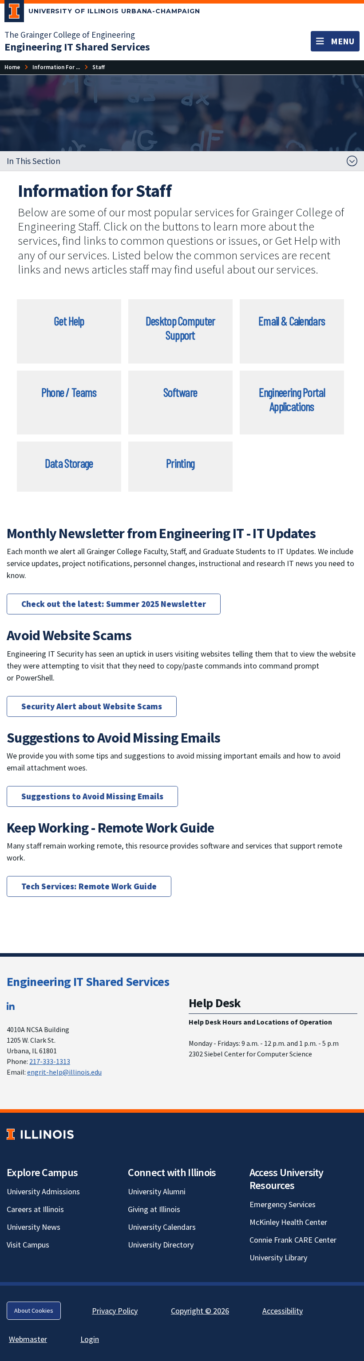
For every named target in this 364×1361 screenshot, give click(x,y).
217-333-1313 (49, 1061)
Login (89, 1339)
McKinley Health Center (288, 1222)
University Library (278, 1257)
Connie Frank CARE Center (292, 1240)
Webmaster (28, 1339)
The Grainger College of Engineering (69, 34)
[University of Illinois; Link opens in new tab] (40, 1134)
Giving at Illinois (154, 1209)
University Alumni (157, 1191)
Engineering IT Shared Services (88, 981)
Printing (180, 463)
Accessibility (282, 1311)
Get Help (69, 320)
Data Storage (69, 463)
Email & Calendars (291, 320)
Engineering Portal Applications (292, 399)
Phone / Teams (69, 392)
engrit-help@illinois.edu (64, 1072)
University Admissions (43, 1191)
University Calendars (162, 1227)
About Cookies (33, 1310)
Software (180, 392)
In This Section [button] (33, 161)
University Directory (161, 1245)
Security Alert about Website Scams (91, 706)
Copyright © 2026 (200, 1311)
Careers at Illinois (35, 1209)
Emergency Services (282, 1204)
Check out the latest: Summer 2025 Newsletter (113, 603)
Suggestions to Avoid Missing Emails (92, 796)
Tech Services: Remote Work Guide (89, 886)
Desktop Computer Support (180, 327)
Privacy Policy (115, 1311)
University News (33, 1227)
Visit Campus (28, 1245)
